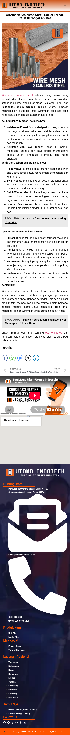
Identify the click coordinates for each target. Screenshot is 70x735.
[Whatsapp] (21, 722)
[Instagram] (8, 722)
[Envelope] (25, 722)
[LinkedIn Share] (36, 358)
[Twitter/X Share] (28, 358)
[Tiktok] (12, 722)
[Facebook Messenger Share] (20, 358)
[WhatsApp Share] (12, 358)
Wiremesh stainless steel (17, 95)
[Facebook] (4, 722)
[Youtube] (16, 722)
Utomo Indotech (54, 332)
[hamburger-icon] (64, 5)
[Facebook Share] (5, 358)
